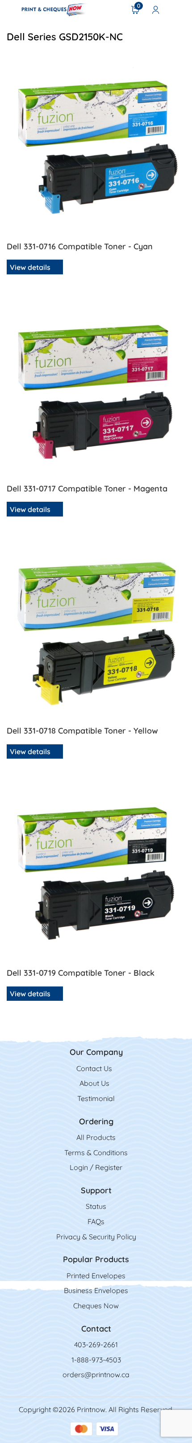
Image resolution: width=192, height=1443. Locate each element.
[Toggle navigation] (9, 9)
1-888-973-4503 (96, 1359)
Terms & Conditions (96, 1152)
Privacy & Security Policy (96, 1236)
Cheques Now (96, 1305)
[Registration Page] (156, 9)
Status (96, 1206)
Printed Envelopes (96, 1275)
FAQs (96, 1221)
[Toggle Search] (179, 9)
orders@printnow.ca (96, 1374)
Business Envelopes (96, 1290)
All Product (94, 1137)
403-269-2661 (96, 1344)
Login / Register (96, 1167)
